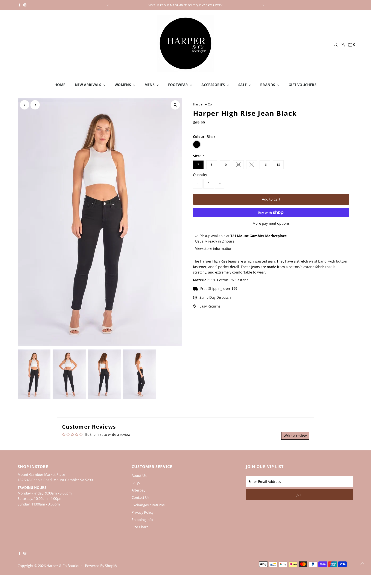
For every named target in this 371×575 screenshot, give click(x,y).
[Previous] (108, 5)
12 (240, 165)
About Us (139, 475)
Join (299, 494)
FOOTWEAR (178, 84)
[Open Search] (336, 44)
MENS (150, 84)
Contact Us (140, 497)
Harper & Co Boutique (64, 565)
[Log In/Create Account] (343, 44)
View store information (213, 248)
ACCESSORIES (213, 84)
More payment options (271, 223)
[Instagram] (24, 5)
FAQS (136, 483)
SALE (243, 84)
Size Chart (140, 527)
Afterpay (138, 490)
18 (278, 164)
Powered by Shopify (101, 565)
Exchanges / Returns (148, 505)
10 (225, 164)
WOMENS (123, 84)
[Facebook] (19, 5)
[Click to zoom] (175, 105)
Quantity (200, 174)
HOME (60, 84)
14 (253, 165)
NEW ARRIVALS (88, 84)
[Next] (263, 5)
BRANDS (268, 84)
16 (265, 164)
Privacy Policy (143, 512)
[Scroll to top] (362, 563)
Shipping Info (142, 519)
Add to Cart (271, 199)
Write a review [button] (295, 435)
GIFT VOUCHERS (302, 84)
